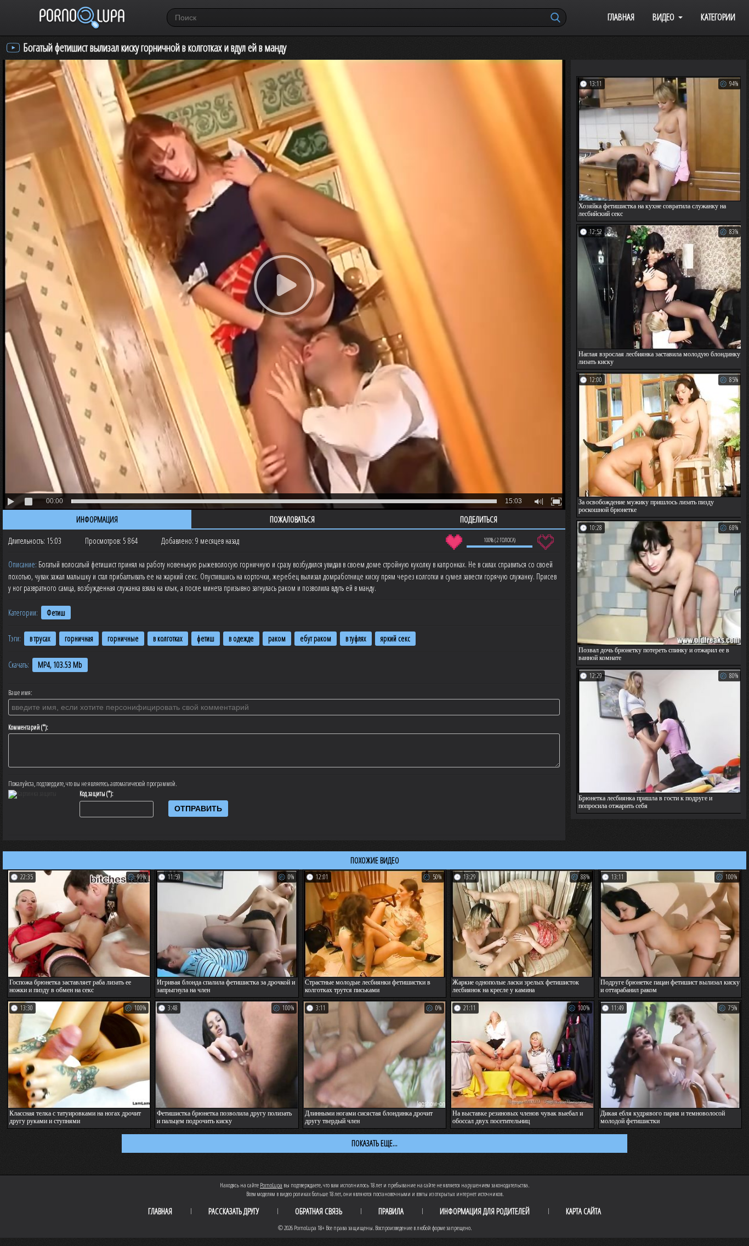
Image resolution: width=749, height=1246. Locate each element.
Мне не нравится (545, 542)
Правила (391, 1210)
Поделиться (478, 519)
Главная (621, 16)
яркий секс (395, 638)
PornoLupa (271, 1185)
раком (277, 638)
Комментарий (24, 727)
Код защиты (92, 794)
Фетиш (56, 612)
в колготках (168, 638)
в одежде (241, 638)
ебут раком (315, 638)
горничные (123, 638)
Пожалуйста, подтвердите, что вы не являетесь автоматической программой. (92, 784)
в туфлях (355, 638)
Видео (663, 16)
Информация (97, 519)
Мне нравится (454, 542)
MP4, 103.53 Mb (60, 664)
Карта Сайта (583, 1210)
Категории (718, 16)
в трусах (40, 638)
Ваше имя (19, 693)
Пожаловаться (292, 519)
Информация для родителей (485, 1210)
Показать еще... (374, 1142)
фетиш (205, 638)
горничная (79, 638)
